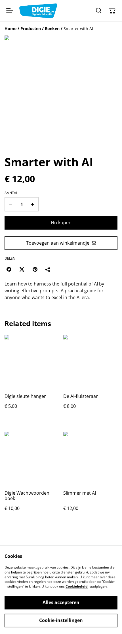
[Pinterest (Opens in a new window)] (35, 269)
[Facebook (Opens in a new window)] (9, 269)
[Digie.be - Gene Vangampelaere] (38, 11)
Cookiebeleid (77, 586)
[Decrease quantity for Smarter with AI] (10, 204)
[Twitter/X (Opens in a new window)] (22, 269)
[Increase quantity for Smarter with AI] (33, 204)
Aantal (11, 193)
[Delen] (48, 269)
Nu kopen (61, 222)
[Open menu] (9, 11)
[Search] (99, 11)
